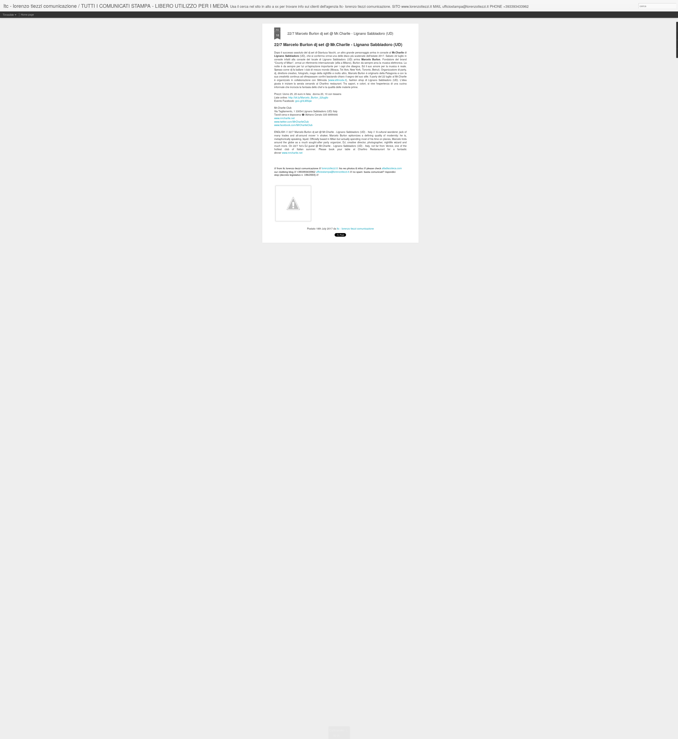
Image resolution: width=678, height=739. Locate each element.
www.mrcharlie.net (284, 118)
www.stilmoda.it (337, 80)
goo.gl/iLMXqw (303, 101)
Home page (27, 14)
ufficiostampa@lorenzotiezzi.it (332, 172)
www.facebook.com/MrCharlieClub (293, 125)
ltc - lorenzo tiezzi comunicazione (355, 228)
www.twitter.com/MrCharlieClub (291, 121)
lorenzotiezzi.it (330, 168)
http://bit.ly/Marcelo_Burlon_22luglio (308, 97)
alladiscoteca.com (392, 168)
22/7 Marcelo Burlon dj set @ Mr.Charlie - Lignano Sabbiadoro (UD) (340, 33)
